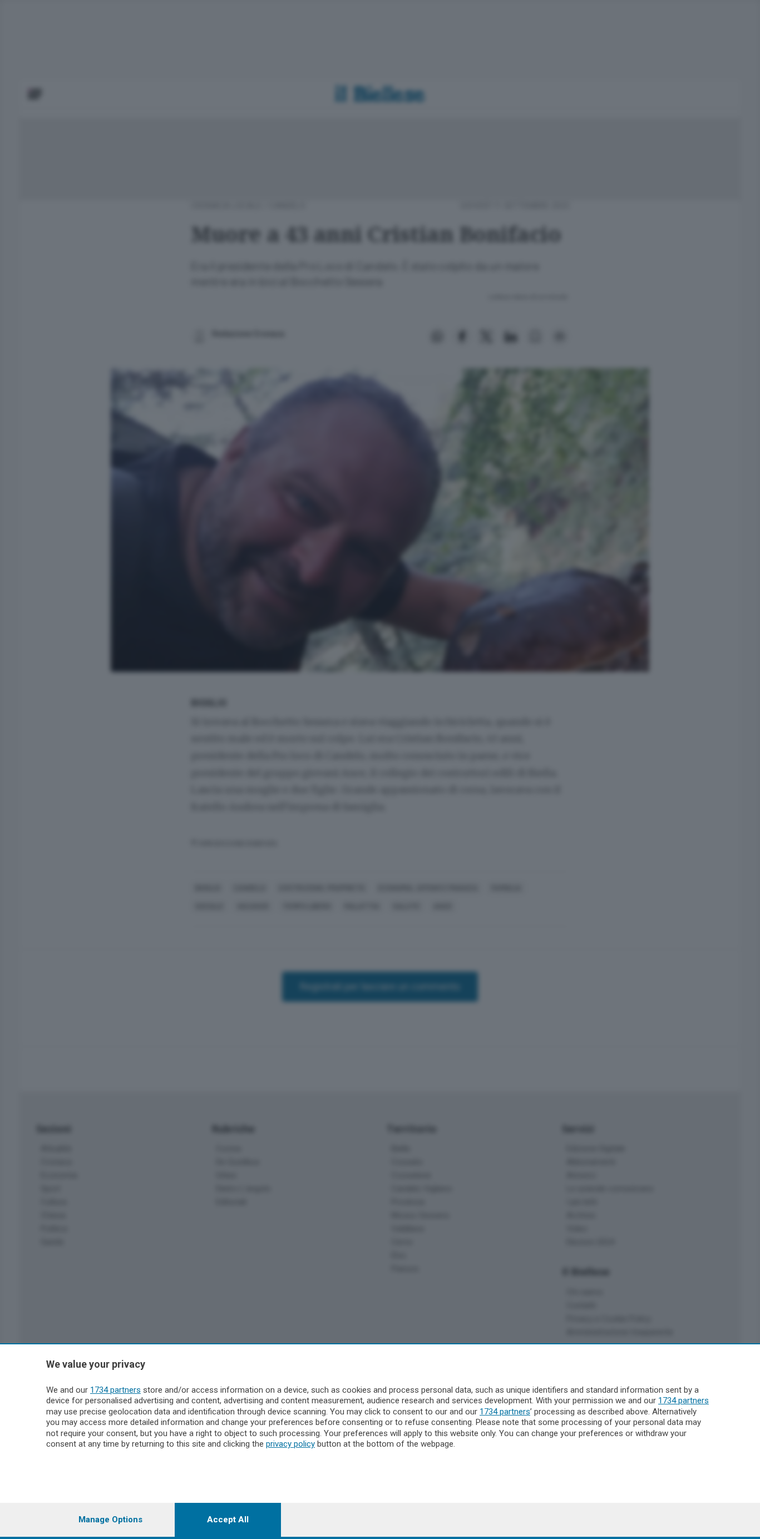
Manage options (110, 1520)
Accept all (228, 1520)
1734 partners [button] (115, 1390)
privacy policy (290, 1444)
